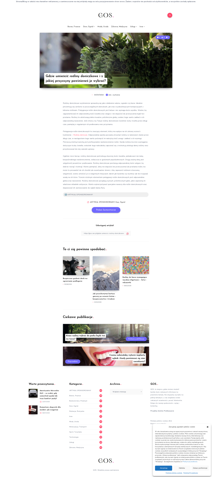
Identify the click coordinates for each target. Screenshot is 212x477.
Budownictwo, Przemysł (78, 401)
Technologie (74, 437)
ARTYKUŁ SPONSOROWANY (102, 202)
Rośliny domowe (80, 135)
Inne (141, 27)
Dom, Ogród (88, 27)
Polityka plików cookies (174, 473)
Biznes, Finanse (74, 27)
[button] (207, 427)
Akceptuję (163, 468)
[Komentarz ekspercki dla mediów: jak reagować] (33, 409)
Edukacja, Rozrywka (76, 411)
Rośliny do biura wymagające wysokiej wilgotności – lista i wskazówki (135, 280)
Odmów (182, 468)
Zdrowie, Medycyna (119, 27)
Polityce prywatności (190, 462)
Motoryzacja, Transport (78, 427)
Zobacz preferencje (200, 468)
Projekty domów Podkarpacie (162, 411)
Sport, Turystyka (75, 432)
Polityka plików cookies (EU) (161, 421)
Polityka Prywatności (190, 473)
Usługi (132, 27)
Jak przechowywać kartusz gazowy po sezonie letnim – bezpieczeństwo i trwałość (104, 296)
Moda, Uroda (102, 27)
